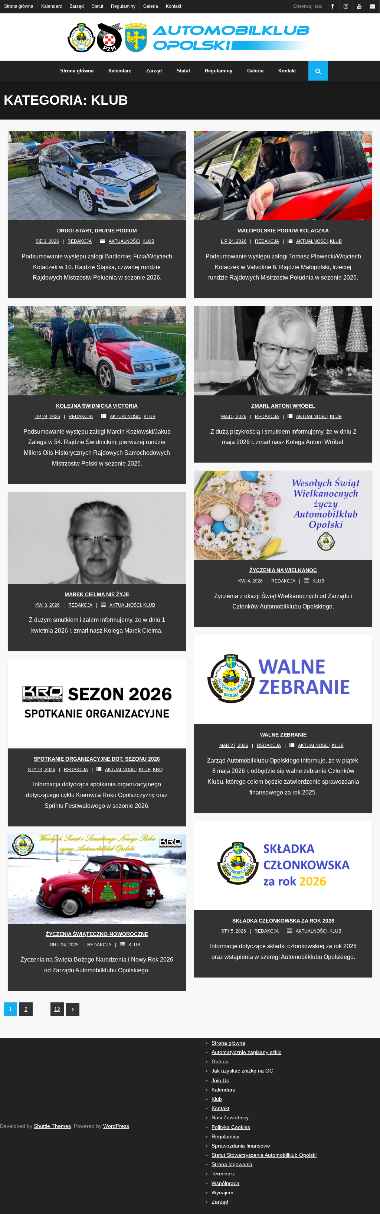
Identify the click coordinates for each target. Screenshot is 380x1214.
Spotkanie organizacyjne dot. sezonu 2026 (97, 759)
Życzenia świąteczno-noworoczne (97, 934)
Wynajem (222, 1192)
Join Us (220, 1080)
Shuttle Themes (52, 1126)
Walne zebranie (283, 735)
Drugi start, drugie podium (97, 231)
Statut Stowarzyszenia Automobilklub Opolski (264, 1155)
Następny (72, 1009)
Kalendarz (51, 6)
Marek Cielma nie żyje (97, 594)
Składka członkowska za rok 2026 (283, 921)
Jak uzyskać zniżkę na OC (242, 1071)
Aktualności (124, 241)
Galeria (150, 6)
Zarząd (77, 6)
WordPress (116, 1126)
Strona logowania (232, 1164)
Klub (148, 241)
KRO (158, 769)
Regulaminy (123, 6)
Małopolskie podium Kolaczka (283, 231)
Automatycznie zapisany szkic (246, 1052)
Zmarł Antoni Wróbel (283, 406)
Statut (97, 6)
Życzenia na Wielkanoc (283, 570)
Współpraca (225, 1183)
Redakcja (80, 241)
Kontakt (173, 6)
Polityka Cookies (231, 1127)
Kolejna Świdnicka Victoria (97, 406)
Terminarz (223, 1174)
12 (57, 1009)
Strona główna (18, 6)
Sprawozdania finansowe (241, 1146)
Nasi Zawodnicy (230, 1117)
